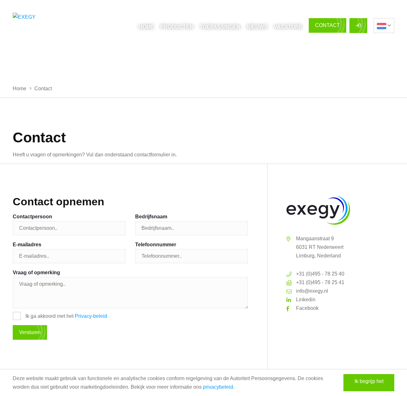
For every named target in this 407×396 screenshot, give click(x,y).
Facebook (307, 308)
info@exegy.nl (312, 291)
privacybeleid (218, 387)
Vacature (288, 27)
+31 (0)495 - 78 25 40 (320, 274)
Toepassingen (220, 27)
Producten (176, 27)
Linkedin (305, 299)
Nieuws (257, 27)
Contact (327, 25)
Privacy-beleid (91, 316)
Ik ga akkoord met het (66, 316)
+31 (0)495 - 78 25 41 (320, 282)
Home (146, 27)
